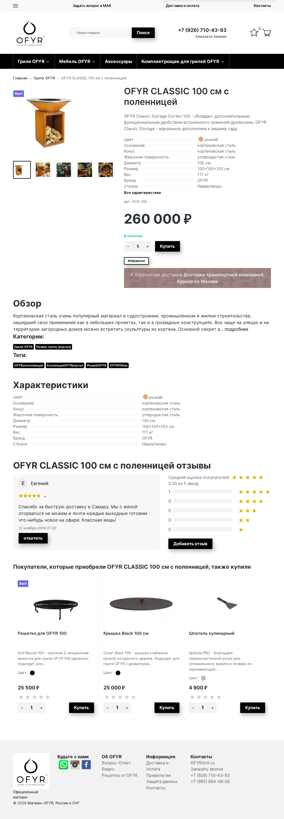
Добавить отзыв (190, 543)
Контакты (262, 5)
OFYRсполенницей (28, 365)
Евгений (40, 483)
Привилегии (158, 775)
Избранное (136, 261)
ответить (33, 538)
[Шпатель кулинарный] (227, 603)
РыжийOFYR (96, 365)
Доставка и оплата (182, 5)
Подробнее (236, 329)
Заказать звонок (211, 36)
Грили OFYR (31, 61)
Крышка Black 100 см (125, 633)
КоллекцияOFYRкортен (65, 365)
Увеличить (64, 120)
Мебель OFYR (74, 61)
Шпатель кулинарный (211, 633)
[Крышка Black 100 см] (141, 603)
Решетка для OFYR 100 (42, 633)
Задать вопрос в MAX (92, 5)
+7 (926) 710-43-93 (202, 30)
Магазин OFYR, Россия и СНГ (53, 803)
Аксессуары (118, 61)
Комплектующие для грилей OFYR (180, 61)
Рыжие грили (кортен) (53, 347)
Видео (108, 769)
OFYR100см (118, 365)
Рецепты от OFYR (120, 775)
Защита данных (162, 781)
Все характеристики (142, 192)
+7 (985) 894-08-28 (210, 781)
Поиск (143, 32)
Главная (20, 78)
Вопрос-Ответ (116, 762)
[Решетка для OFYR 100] (56, 603)
